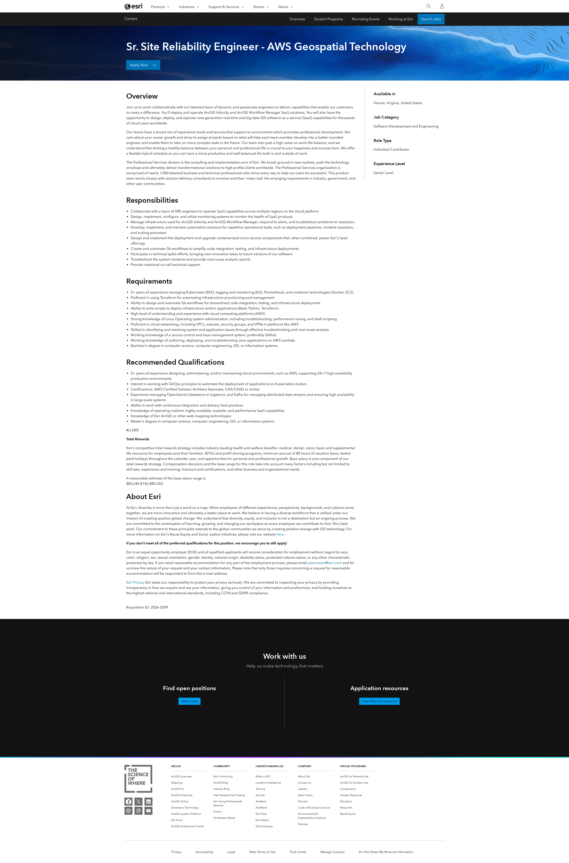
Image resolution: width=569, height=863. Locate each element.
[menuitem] (188, 776)
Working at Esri (401, 19)
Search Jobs (431, 19)
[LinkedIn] (148, 802)
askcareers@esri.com (325, 563)
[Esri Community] (128, 811)
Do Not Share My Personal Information (386, 852)
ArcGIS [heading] (176, 766)
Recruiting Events (366, 19)
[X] (138, 802)
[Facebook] (128, 802)
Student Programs (328, 19)
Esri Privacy (135, 582)
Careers (130, 18)
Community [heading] (221, 766)
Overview (297, 19)
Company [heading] (304, 766)
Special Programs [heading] (353, 766)
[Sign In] (442, 6)
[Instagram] (138, 811)
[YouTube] (148, 811)
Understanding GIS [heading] (269, 766)
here (280, 534)
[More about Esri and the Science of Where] (138, 779)
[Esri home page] (133, 6)
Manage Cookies (333, 852)
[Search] (429, 6)
